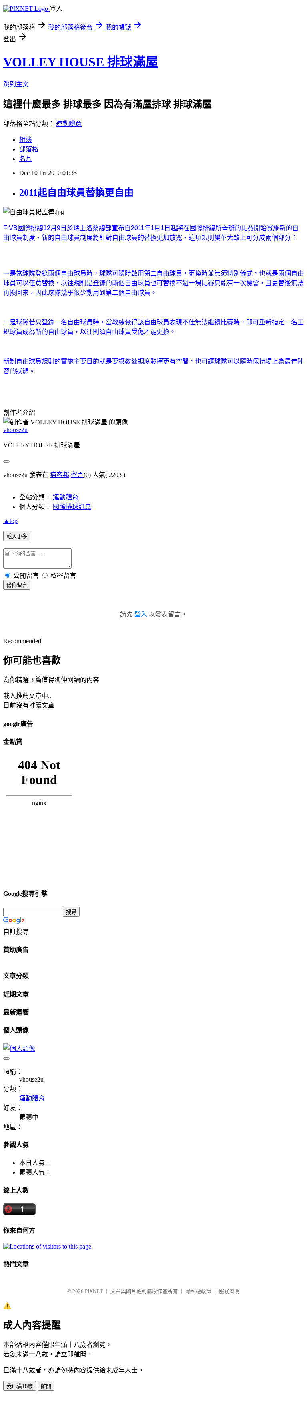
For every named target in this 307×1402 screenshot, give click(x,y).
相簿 (25, 139)
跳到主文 (16, 84)
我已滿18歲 (19, 1386)
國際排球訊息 (72, 506)
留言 (77, 474)
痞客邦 (59, 474)
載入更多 (16, 536)
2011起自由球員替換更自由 (76, 192)
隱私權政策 (198, 1291)
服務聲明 (229, 1291)
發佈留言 (16, 585)
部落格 (28, 149)
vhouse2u (15, 429)
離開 (46, 1386)
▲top (10, 520)
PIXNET (94, 1291)
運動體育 (69, 123)
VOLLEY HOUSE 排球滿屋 (80, 62)
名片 (25, 158)
